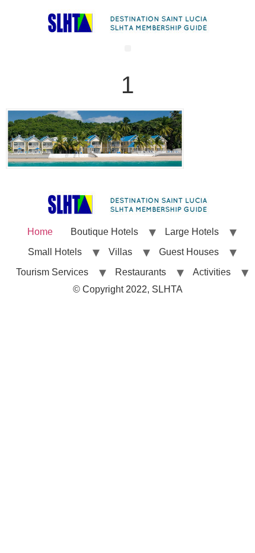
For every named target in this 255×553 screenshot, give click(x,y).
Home (40, 232)
